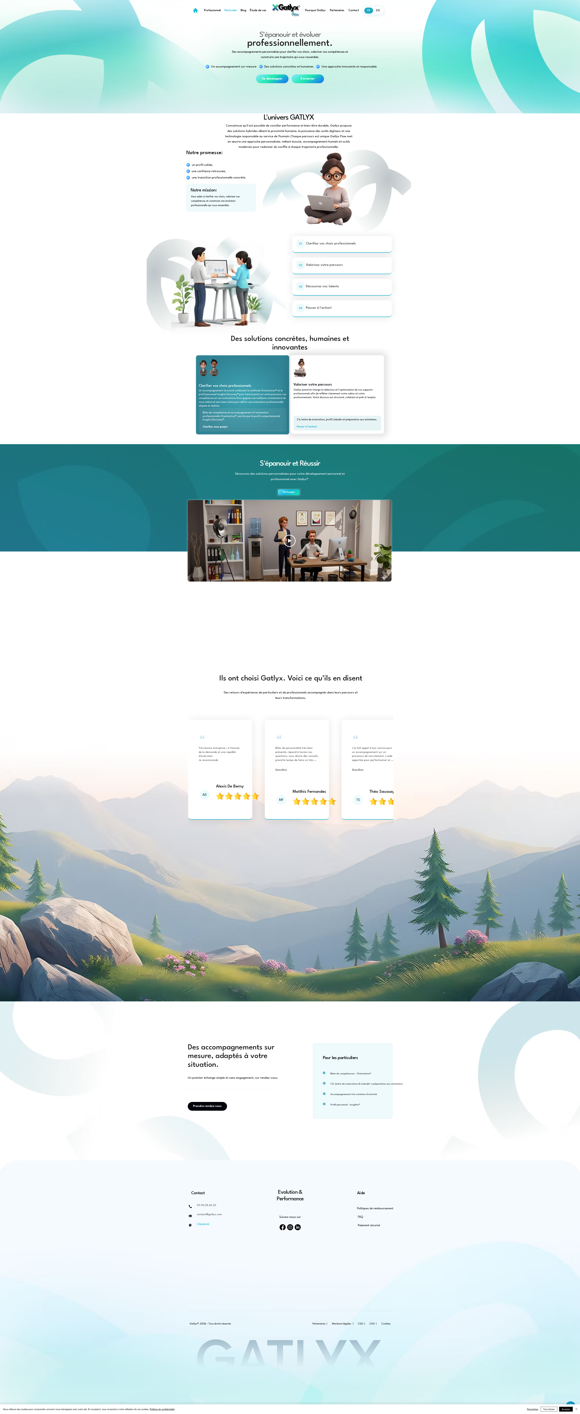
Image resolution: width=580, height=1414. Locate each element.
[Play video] (290, 541)
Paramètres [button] (532, 1409)
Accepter (566, 1409)
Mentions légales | (342, 1324)
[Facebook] (283, 1227)
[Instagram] (290, 1227)
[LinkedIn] (298, 1227)
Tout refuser (549, 1409)
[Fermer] (576, 1409)
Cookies (385, 1324)
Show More (281, 770)
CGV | (373, 1324)
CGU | (361, 1324)
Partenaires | (320, 1324)
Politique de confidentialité (162, 1409)
